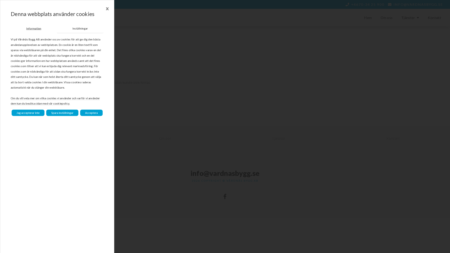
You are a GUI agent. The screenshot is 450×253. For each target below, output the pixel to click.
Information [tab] (33, 28)
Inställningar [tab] (80, 28)
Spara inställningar (62, 112)
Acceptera (91, 112)
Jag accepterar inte (28, 112)
